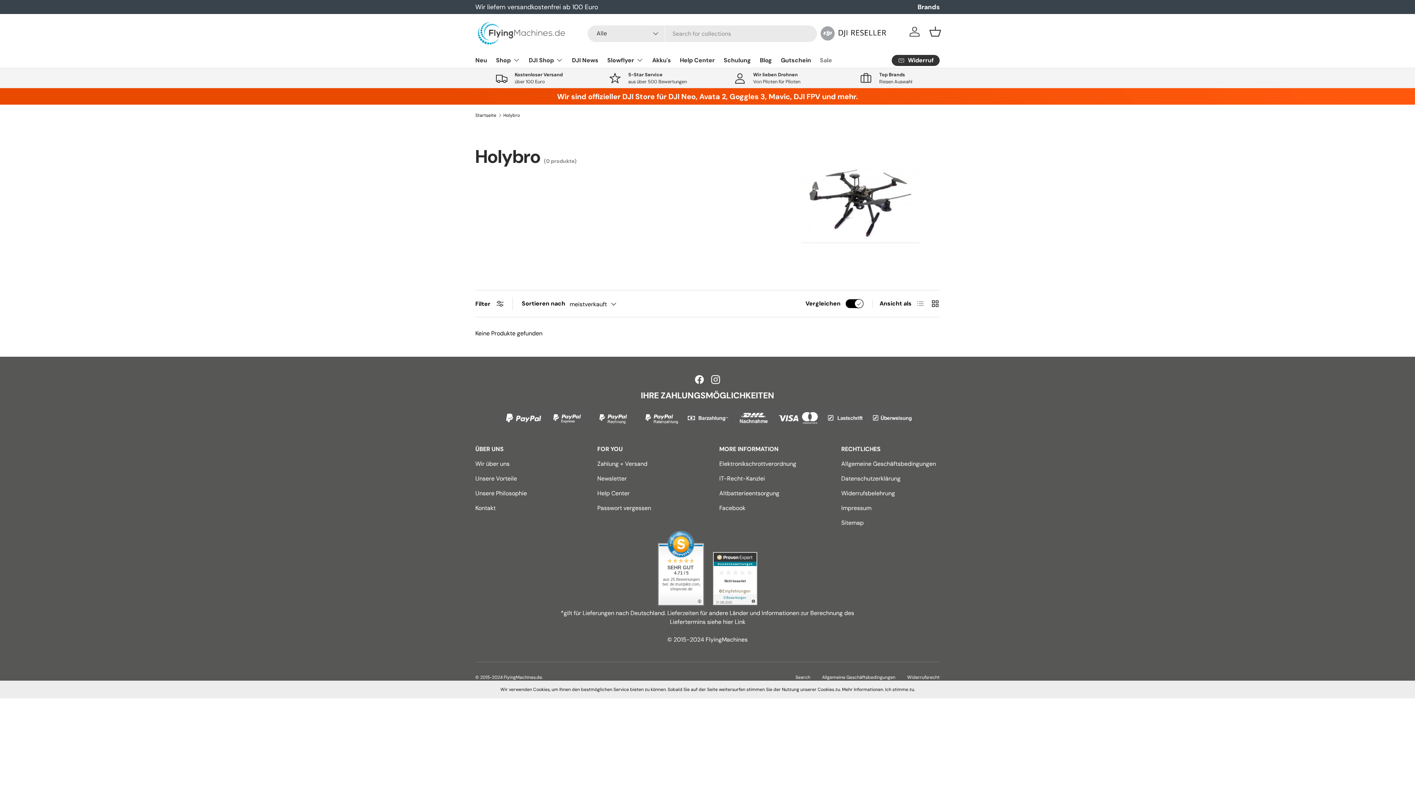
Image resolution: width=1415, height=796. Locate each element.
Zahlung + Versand (622, 464)
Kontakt (485, 508)
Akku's (661, 60)
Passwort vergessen (624, 508)
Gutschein (796, 60)
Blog (766, 60)
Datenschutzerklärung (871, 478)
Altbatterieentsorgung (749, 493)
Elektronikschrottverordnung (757, 464)
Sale (826, 60)
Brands (929, 7)
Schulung (737, 60)
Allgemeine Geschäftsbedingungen (888, 464)
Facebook (732, 508)
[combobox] (702, 33)
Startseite (485, 115)
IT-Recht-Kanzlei (742, 478)
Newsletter (612, 478)
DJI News (585, 60)
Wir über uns (492, 464)
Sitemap (852, 523)
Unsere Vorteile (496, 478)
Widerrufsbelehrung (868, 493)
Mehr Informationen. (863, 689)
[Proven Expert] (735, 578)
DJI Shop (541, 60)
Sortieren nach (543, 303)
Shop (503, 60)
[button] (935, 32)
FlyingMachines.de (523, 677)
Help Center (697, 60)
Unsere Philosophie (501, 493)
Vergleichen (823, 303)
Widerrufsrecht (923, 677)
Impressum (856, 508)
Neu (481, 60)
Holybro (511, 115)
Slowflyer (620, 60)
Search (803, 677)
